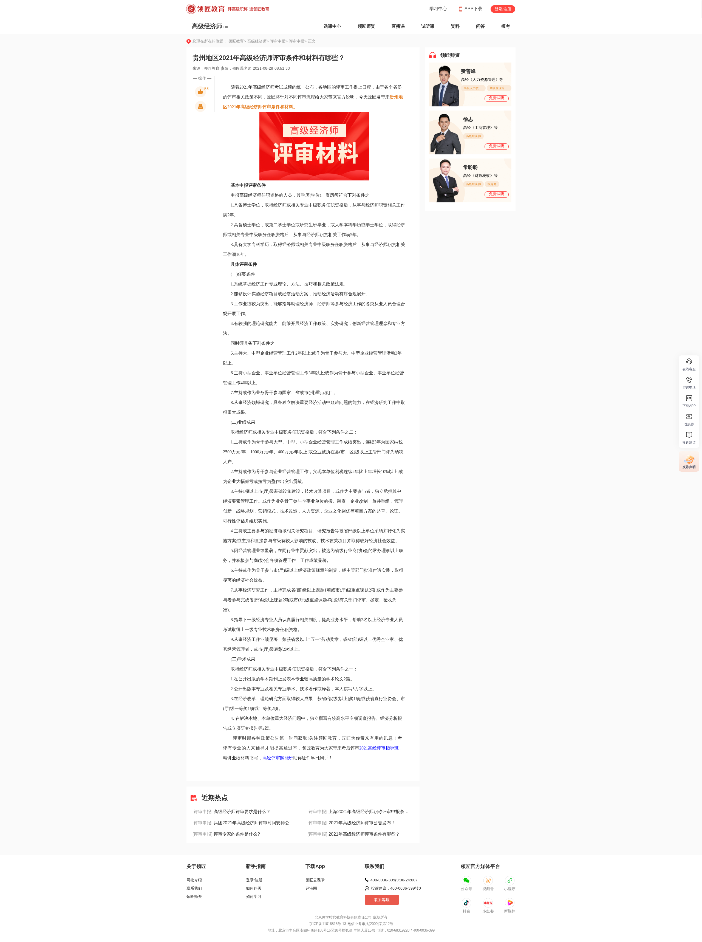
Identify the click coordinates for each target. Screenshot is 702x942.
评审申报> (279, 41)
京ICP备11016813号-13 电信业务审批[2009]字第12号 (351, 924)
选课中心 (332, 26)
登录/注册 (503, 9)
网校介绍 (194, 880)
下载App (315, 866)
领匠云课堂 (315, 880)
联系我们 (194, 888)
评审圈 (311, 888)
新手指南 (256, 866)
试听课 (427, 26)
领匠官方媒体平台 (480, 866)
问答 (480, 26)
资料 (455, 26)
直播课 (398, 26)
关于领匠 (196, 866)
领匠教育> (237, 41)
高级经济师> (258, 41)
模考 (505, 26)
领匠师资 (366, 26)
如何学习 (253, 896)
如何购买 (253, 888)
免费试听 (496, 98)
